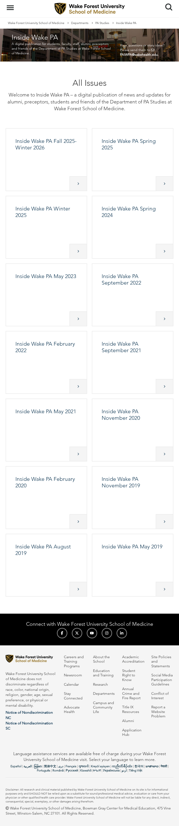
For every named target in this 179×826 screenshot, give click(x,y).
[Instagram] (107, 633)
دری (60, 766)
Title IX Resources (130, 709)
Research (100, 684)
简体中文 (50, 766)
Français (70, 766)
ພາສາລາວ (152, 766)
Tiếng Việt (135, 770)
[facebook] (62, 633)
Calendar (71, 684)
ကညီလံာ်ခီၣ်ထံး (122, 766)
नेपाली (164, 766)
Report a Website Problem (158, 711)
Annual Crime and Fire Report (131, 693)
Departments (80, 23)
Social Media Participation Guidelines (162, 679)
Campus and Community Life (103, 707)
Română (58, 770)
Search (167, 2)
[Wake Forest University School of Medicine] (31, 659)
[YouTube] (92, 633)
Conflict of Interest (160, 695)
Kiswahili (86, 770)
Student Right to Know (128, 675)
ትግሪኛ (97, 770)
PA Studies (102, 23)
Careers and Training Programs (74, 661)
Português (43, 770)
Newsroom (73, 675)
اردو (124, 770)
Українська (111, 770)
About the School (101, 659)
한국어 (139, 766)
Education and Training (103, 672)
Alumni (128, 721)
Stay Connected (73, 695)
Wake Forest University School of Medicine (36, 23)
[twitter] (77, 633)
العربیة (28, 766)
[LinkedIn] (122, 633)
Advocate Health (72, 709)
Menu (11, 5)
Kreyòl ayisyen (100, 766)
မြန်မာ (38, 766)
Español (15, 766)
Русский (72, 770)
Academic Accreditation (133, 659)
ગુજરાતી (84, 766)
